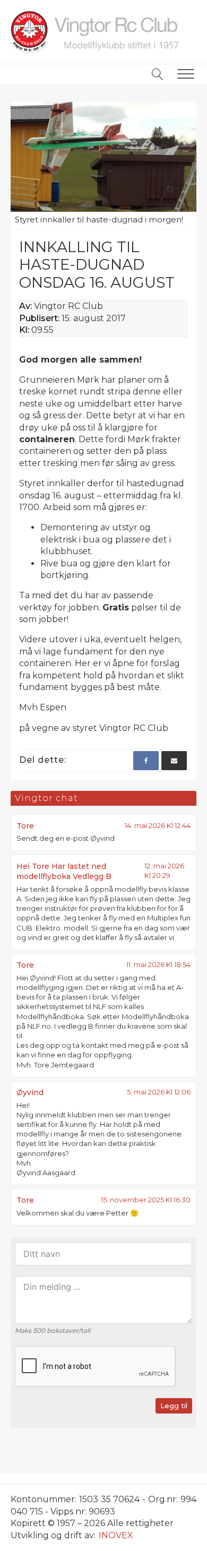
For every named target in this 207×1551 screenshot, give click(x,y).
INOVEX (116, 1535)
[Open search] (158, 74)
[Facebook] (146, 760)
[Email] (174, 760)
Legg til (173, 1405)
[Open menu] (185, 74)
